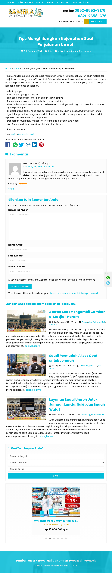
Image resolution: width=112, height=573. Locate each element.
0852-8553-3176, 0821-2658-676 (91, 13)
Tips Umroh (85, 51)
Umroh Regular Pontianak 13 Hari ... (56, 520)
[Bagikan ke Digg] (29, 146)
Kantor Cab (63, 2)
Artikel (50, 2)
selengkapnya (32, 346)
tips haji (14, 134)
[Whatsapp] (108, 278)
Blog (90, 322)
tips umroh (23, 134)
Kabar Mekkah (99, 322)
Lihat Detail (58, 501)
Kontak (39, 2)
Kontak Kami (97, 21)
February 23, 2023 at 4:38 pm (38, 166)
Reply (11, 188)
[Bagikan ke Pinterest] (42, 146)
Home (11, 2)
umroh (31, 134)
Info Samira (72, 51)
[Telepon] (108, 283)
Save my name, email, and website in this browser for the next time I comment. (53, 279)
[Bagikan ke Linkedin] (35, 146)
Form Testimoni (81, 2)
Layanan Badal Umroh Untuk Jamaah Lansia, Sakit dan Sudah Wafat (77, 404)
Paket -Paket (24, 2)
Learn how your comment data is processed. (74, 293)
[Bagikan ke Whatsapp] (15, 146)
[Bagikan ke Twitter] (22, 146)
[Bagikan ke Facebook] (8, 146)
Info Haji (93, 366)
